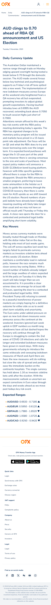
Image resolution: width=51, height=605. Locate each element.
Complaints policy (12, 510)
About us (8, 520)
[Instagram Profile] (35, 575)
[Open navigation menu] (48, 4)
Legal (7, 549)
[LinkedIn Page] (12, 575)
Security (8, 529)
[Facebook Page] (7, 575)
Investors (8, 539)
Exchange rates (11, 485)
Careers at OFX (11, 534)
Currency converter (12, 490)
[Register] (38, 4)
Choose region (10, 495)
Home (3, 13)
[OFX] (5, 4)
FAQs (7, 505)
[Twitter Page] (18, 575)
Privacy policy (10, 558)
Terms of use (10, 553)
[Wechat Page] (24, 575)
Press (7, 524)
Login (7, 476)
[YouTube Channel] (30, 575)
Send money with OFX (13, 481)
